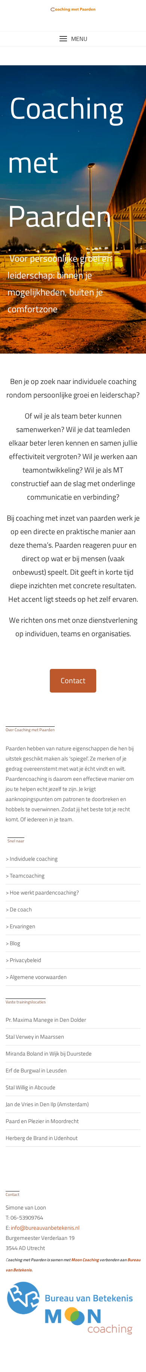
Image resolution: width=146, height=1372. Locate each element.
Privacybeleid (25, 960)
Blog (15, 943)
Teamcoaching (27, 876)
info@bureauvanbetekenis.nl (45, 1227)
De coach (21, 909)
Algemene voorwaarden (38, 977)
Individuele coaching (34, 859)
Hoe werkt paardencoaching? (44, 892)
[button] (73, 38)
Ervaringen (22, 926)
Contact (73, 680)
